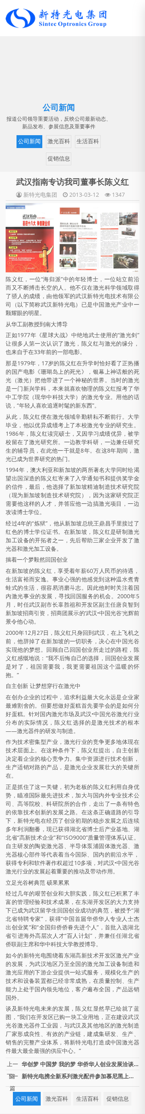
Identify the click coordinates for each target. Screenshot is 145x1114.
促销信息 (59, 159)
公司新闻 (29, 141)
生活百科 (88, 141)
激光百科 (59, 141)
